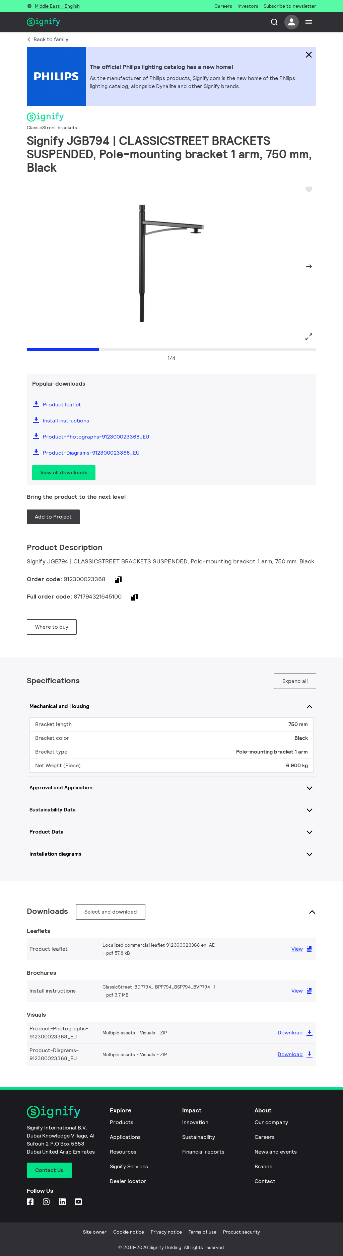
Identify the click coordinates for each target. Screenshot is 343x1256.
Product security (241, 1232)
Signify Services (129, 1166)
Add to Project (53, 516)
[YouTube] (79, 1202)
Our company (271, 1122)
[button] (34, 266)
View (297, 948)
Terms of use (202, 1232)
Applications (125, 1137)
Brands (263, 1166)
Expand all (295, 681)
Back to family (50, 39)
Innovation (195, 1122)
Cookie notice (128, 1232)
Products (121, 1122)
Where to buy (51, 626)
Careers (265, 1137)
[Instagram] (47, 1202)
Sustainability (198, 1137)
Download (290, 1032)
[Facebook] (31, 1202)
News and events (276, 1151)
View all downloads (63, 472)
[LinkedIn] (63, 1202)
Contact (265, 1181)
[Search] (274, 22)
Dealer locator (128, 1181)
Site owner (95, 1232)
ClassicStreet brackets (52, 128)
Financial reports (203, 1151)
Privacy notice (166, 1232)
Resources (123, 1151)
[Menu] (308, 22)
